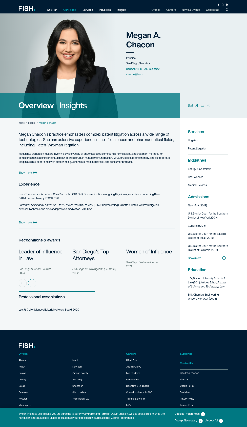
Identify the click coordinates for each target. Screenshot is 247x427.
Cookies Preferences (187, 414)
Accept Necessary (186, 420)
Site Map (184, 379)
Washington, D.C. (81, 398)
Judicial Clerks (133, 366)
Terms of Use (187, 405)
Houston (23, 398)
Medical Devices (197, 185)
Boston (22, 373)
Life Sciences (195, 177)
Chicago (23, 379)
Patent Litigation (197, 148)
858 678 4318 (134, 69)
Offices (23, 354)
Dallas (22, 386)
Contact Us (186, 363)
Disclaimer (185, 392)
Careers (131, 354)
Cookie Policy (187, 386)
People (31, 123)
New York (77, 366)
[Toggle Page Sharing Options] (208, 105)
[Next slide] (32, 283)
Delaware (23, 392)
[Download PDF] (196, 105)
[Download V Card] (190, 105)
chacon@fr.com (135, 74)
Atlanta (22, 360)
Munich (76, 360)
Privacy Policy (187, 398)
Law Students (133, 373)
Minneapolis (25, 405)
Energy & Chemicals (199, 169)
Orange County (80, 373)
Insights (73, 105)
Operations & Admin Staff (139, 392)
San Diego (77, 379)
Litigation (193, 140)
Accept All (211, 420)
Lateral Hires (132, 379)
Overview (36, 105)
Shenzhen (77, 386)
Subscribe (186, 354)
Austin (22, 366)
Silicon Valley (79, 392)
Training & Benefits (136, 398)
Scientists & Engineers (137, 386)
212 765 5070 (152, 69)
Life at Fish (131, 360)
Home (22, 123)
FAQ (128, 405)
